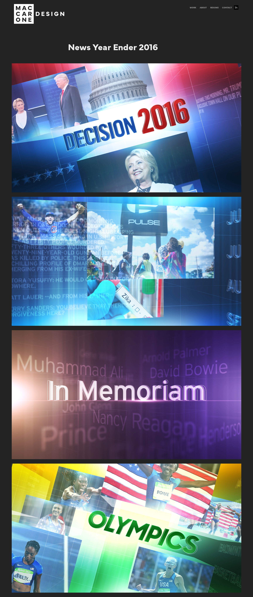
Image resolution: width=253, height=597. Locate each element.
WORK (193, 7)
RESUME (214, 7)
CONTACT (227, 7)
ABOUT (203, 7)
